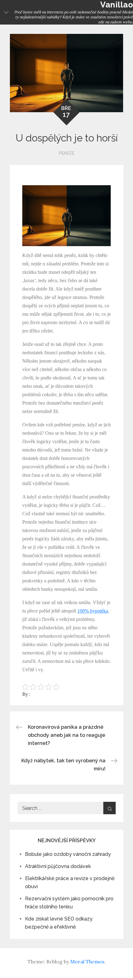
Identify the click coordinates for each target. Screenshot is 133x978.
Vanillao (116, 4)
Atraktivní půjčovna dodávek (58, 866)
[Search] (109, 808)
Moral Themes (87, 961)
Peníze (66, 153)
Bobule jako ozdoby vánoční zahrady (68, 854)
